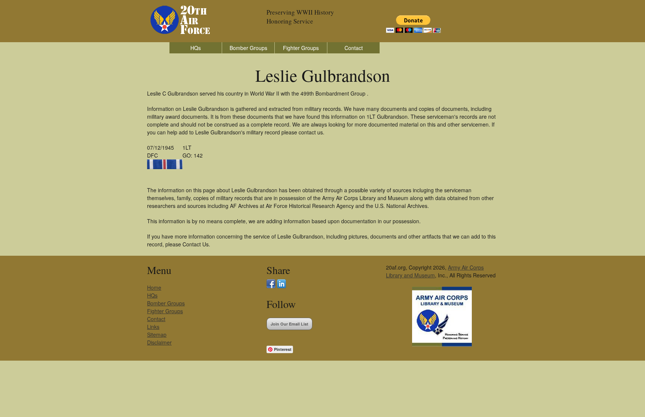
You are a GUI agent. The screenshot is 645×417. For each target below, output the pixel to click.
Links (153, 326)
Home (154, 287)
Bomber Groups (248, 48)
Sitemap (156, 334)
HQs (195, 48)
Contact (354, 48)
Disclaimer (159, 342)
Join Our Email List (289, 324)
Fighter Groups (301, 48)
